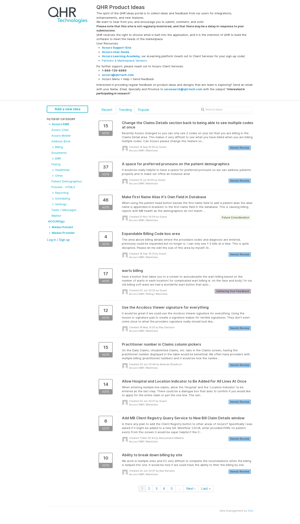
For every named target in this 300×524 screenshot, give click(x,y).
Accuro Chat (60, 130)
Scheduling (62, 198)
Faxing (55, 164)
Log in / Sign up (58, 240)
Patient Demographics (66, 181)
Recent (106, 110)
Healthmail (62, 170)
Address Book (60, 141)
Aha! (250, 510)
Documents (59, 152)
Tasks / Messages (63, 210)
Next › (191, 488)
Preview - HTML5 (63, 187)
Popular (143, 110)
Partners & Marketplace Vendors (124, 60)
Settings (60, 204)
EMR (57, 158)
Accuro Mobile (61, 135)
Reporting (61, 192)
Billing (58, 147)
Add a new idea (67, 109)
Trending (125, 110)
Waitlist (56, 215)
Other (58, 175)
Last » (206, 488)
